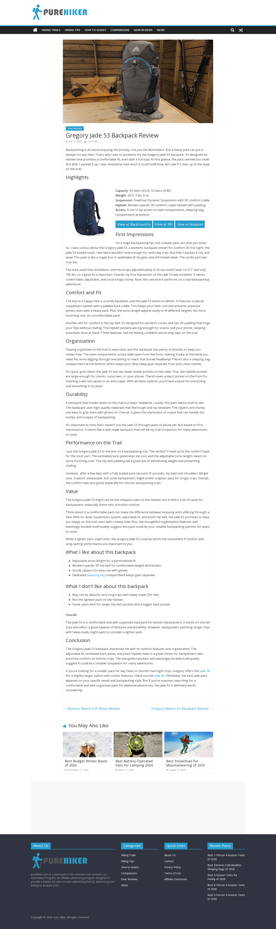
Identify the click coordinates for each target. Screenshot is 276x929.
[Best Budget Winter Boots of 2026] (87, 734)
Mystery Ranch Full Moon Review (91, 708)
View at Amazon (190, 224)
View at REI (164, 224)
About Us (170, 855)
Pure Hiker (93, 141)
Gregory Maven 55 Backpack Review (182, 708)
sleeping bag (96, 575)
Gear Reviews (143, 30)
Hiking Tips (72, 30)
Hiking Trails (51, 30)
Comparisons (119, 30)
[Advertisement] (138, 807)
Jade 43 (159, 676)
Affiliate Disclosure (175, 879)
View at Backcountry (133, 224)
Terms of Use (172, 873)
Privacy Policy (172, 867)
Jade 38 (205, 671)
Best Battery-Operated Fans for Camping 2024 (134, 763)
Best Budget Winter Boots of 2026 (86, 763)
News (160, 30)
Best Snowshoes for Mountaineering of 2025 (185, 763)
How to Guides (95, 30)
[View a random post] (241, 30)
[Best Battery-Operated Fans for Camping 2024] (138, 734)
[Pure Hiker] (35, 30)
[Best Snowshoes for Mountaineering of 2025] (188, 734)
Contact (169, 861)
